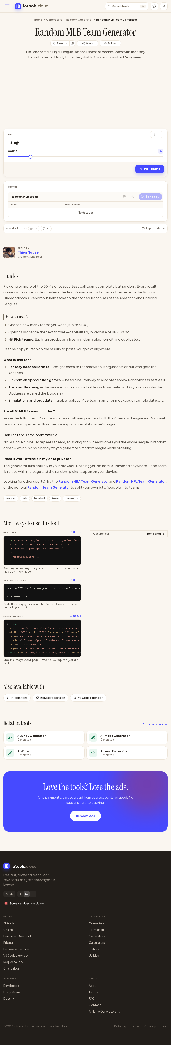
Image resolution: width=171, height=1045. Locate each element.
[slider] (30, 157)
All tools (8, 923)
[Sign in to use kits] (72, 43)
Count (12, 151)
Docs (7, 998)
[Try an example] (153, 134)
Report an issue (155, 228)
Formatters (97, 929)
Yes (35, 228)
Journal (94, 992)
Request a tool (13, 962)
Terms (135, 1026)
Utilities (94, 955)
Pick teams (152, 169)
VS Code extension (90, 697)
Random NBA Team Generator (83, 481)
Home (38, 19)
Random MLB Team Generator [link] (116, 19)
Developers (11, 985)
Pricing (8, 942)
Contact (95, 1005)
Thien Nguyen (29, 252)
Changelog (11, 968)
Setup (77, 532)
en (11, 893)
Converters (96, 923)
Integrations (19, 697)
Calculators (97, 942)
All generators (152, 724)
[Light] (20, 894)
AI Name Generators (102, 1011)
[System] (27, 894)
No (48, 228)
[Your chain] (154, 6)
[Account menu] (164, 6)
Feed (164, 1026)
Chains (8, 929)
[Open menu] (7, 6)
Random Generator (79, 19)
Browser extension (52, 697)
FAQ (92, 998)
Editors (94, 949)
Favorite (62, 43)
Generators (54, 19)
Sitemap (150, 1026)
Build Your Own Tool (17, 936)
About (93, 985)
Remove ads (85, 816)
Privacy (120, 1026)
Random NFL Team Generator (141, 481)
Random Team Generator (48, 487)
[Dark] (33, 894)
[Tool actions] (160, 134)
